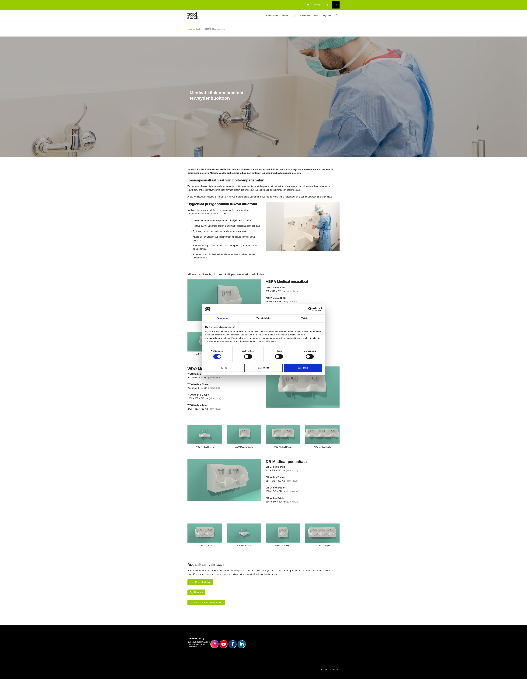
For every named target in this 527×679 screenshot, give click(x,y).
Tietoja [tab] (304, 318)
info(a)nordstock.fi (194, 646)
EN (328, 5)
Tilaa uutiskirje (315, 5)
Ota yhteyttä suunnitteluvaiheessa (206, 602)
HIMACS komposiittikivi (215, 29)
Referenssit (305, 15)
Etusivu (190, 29)
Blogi (316, 15)
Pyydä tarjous (196, 592)
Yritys (294, 15)
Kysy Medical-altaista (200, 582)
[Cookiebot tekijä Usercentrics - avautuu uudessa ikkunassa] (310, 309)
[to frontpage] (192, 15)
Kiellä (224, 368)
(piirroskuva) (214, 377)
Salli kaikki (303, 368)
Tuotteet (284, 15)
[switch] (248, 356)
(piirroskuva (292, 291)
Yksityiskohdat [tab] (263, 318)
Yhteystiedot (326, 15)
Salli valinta (263, 368)
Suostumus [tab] (222, 318)
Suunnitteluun (272, 15)
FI (336, 5)
